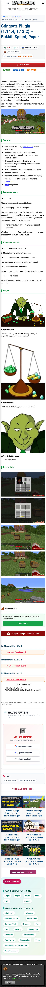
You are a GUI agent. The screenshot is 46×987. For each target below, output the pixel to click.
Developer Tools (10, 924)
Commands (31, 70)
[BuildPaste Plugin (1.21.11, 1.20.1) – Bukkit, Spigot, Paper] (12, 826)
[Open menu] (2, 3)
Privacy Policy (31, 965)
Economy (26, 924)
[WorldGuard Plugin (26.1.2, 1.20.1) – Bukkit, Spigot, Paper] (34, 826)
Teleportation (25, 940)
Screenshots (18, 70)
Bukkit (20, 56)
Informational (33, 929)
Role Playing (9, 940)
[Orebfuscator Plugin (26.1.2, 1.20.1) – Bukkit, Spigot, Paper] (12, 850)
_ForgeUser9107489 (13, 52)
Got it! (9, 983)
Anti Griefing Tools (11, 918)
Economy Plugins (11, 780)
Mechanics (9, 935)
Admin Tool (9, 913)
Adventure (29, 913)
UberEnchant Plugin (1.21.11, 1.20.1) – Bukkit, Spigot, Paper (12, 813)
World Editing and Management (16, 945)
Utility (38, 940)
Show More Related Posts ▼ (23, 872)
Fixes (37, 924)
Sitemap (40, 965)
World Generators (11, 951)
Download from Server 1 (16, 652)
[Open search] (43, 3)
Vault (7, 185)
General (18, 929)
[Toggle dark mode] (8, 3)
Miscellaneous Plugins (28, 780)
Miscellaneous (29, 935)
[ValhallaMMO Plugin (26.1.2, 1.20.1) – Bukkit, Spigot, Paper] (34, 850)
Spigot (30, 56)
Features (6, 70)
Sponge (27, 901)
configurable (28, 147)
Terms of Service (18, 965)
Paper (25, 56)
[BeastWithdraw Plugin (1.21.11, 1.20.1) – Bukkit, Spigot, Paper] (34, 802)
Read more (15, 978)
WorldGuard (9, 181)
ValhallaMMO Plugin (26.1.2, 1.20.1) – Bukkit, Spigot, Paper (34, 861)
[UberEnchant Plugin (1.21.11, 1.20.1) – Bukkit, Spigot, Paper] (12, 802)
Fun (6, 929)
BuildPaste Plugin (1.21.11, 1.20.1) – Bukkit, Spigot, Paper (12, 837)
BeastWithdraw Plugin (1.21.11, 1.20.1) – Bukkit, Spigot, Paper (34, 813)
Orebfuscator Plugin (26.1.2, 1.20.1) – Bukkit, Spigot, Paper (12, 861)
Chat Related (32, 918)
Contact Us (7, 965)
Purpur (37, 896)
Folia (6, 901)
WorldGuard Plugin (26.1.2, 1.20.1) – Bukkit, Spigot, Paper (34, 837)
